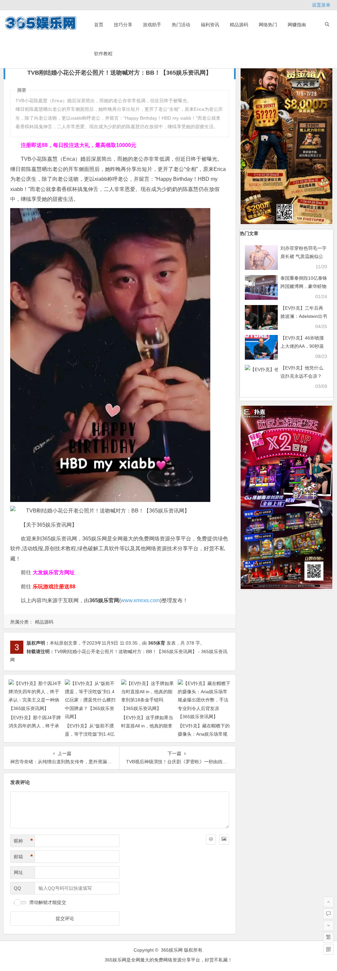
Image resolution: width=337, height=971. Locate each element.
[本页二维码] (328, 949)
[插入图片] (224, 839)
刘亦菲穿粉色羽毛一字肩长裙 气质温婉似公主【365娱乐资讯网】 (303, 256)
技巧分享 (123, 24)
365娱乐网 (172, 950)
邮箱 (23, 856)
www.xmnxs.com (140, 600)
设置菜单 (321, 5)
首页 (98, 24)
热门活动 (181, 24)
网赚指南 (297, 24)
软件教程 (103, 53)
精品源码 (239, 24)
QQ (17, 888)
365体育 (156, 643)
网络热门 (268, 24)
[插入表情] (211, 839)
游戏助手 (152, 24)
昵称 (23, 840)
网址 (18, 872)
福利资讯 (210, 24)
